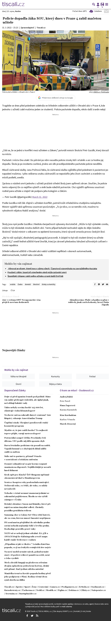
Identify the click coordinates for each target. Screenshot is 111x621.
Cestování (43, 587)
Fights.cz (62, 590)
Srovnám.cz (11, 594)
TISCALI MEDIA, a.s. (45, 611)
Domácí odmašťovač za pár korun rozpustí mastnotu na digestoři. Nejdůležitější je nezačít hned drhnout (27, 467)
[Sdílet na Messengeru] (99, 284)
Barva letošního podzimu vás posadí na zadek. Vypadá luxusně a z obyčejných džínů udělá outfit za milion (27, 448)
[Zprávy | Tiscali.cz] (13, 4)
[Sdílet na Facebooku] (95, 284)
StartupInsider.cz (27, 594)
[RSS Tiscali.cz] (37, 616)
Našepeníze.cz (98, 590)
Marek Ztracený (68, 424)
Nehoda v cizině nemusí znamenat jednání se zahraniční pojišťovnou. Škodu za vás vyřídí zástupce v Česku (26, 496)
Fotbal (92, 376)
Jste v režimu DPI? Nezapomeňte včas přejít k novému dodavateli (21, 301)
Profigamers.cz (69, 587)
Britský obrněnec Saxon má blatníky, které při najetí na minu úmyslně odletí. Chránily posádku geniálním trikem (27, 507)
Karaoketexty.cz (12, 590)
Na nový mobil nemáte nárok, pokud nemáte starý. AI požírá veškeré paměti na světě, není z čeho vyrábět (27, 555)
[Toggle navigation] (107, 4)
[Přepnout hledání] (94, 4)
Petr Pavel (65, 401)
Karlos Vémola (67, 419)
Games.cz (55, 587)
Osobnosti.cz (97, 587)
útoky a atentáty (48, 284)
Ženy (34, 587)
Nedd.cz (40, 590)
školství (36, 284)
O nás (83, 611)
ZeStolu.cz (84, 587)
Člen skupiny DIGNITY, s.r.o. (63, 611)
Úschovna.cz (28, 590)
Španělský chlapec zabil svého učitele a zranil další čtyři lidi (35, 276)
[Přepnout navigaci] (98, 4)
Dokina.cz (74, 590)
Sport (27, 587)
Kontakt (77, 611)
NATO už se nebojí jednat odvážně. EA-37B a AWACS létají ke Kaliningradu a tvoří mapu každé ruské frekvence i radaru (26, 536)
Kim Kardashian (68, 415)
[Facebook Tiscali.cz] (27, 616)
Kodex (88, 611)
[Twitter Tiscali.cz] (32, 616)
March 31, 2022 (39, 197)
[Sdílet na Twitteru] (103, 284)
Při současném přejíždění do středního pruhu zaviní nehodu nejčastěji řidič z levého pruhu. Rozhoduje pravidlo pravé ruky (27, 525)
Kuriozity (55, 376)
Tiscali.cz (9, 587)
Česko (20, 284)
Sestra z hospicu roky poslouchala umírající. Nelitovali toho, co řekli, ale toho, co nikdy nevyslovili (26, 485)
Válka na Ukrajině (18, 376)
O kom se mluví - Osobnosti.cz (77, 390)
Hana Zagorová (67, 405)
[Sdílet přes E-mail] (107, 284)
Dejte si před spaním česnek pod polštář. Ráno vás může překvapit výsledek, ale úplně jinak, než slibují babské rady (27, 400)
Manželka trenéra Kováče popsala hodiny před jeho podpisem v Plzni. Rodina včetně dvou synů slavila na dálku (27, 576)
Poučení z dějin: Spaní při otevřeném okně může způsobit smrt (37, 272)
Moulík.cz (51, 590)
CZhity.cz (85, 590)
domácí (28, 284)
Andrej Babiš (66, 397)
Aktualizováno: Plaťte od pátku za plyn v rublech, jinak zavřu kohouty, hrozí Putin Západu (88, 302)
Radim (18, 11)
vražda (12, 284)
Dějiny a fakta (55, 384)
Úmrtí (18, 384)
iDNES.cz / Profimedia (101, 92)
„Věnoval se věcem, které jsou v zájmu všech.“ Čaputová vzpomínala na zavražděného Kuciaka (52, 268)
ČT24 (13, 290)
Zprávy (19, 587)
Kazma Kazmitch (68, 410)
